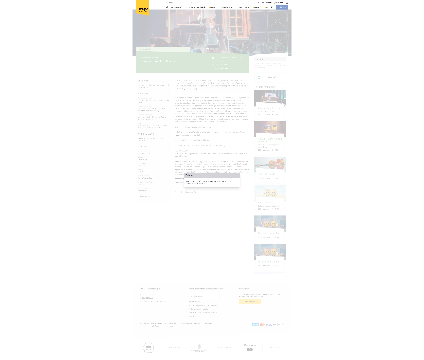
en (258, 3)
